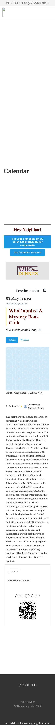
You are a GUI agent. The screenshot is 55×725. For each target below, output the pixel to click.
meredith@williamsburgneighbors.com (27, 723)
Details (12, 339)
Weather (24, 339)
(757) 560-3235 (27, 684)
